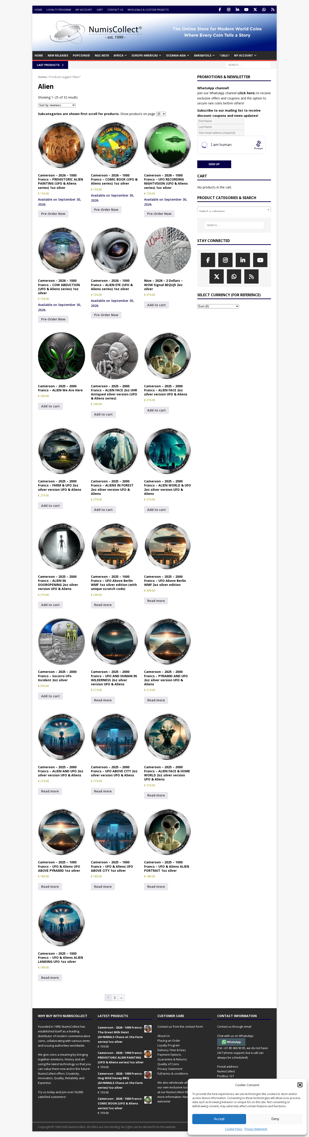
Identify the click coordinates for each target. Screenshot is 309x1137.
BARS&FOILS (202, 55)
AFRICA (118, 55)
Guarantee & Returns (172, 1059)
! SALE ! (224, 55)
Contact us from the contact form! (180, 1026)
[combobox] (234, 210)
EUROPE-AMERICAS (145, 55)
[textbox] (234, 211)
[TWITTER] (255, 10)
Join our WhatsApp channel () (226, 93)
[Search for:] (248, 64)
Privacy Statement (256, 1129)
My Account (84, 9)
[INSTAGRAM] (229, 10)
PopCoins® (81, 55)
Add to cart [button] (156, 305)
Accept (219, 1119)
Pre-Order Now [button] (53, 213)
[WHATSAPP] (264, 10)
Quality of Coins (168, 1064)
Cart (100, 9)
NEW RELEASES (58, 55)
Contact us (115, 9)
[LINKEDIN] (237, 10)
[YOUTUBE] (246, 10)
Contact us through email (234, 1026)
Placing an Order (168, 1040)
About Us (163, 1036)
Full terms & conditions (172, 1073)
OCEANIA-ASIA (176, 55)
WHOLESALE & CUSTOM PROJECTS (148, 9)
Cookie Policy (233, 1129)
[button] (300, 1085)
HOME (39, 55)
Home (38, 9)
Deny (275, 1119)
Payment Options (169, 1054)
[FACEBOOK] (220, 10)
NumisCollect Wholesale (182, 1092)
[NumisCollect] (154, 48)
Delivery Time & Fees (171, 1050)
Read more (103, 605)
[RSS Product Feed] (273, 10)
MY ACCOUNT (243, 55)
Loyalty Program (59, 9)
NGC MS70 (102, 55)
